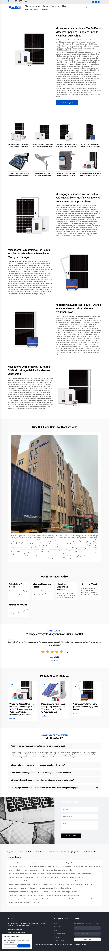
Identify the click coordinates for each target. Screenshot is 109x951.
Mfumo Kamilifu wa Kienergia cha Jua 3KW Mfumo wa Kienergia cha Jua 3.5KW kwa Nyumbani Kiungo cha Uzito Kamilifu (42, 146)
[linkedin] (93, 2)
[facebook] (96, 2)
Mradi (64, 6)
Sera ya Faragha (59, 940)
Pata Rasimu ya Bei (67, 103)
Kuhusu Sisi (55, 6)
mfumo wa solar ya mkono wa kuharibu (70, 863)
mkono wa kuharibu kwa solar (18, 863)
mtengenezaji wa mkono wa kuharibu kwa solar (44, 866)
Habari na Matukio (31, 9)
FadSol (58, 40)
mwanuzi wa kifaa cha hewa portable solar (46, 881)
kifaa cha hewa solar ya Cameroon (73, 877)
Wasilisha (87, 939)
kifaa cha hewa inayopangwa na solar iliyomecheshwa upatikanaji (50, 888)
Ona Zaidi (12, 719)
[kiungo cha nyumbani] (16, 7)
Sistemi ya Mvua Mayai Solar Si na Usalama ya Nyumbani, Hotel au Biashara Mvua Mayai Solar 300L (18, 174)
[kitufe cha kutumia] (99, 7)
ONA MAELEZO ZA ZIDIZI (19, 131)
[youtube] (99, 2)
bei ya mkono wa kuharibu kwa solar (42, 863)
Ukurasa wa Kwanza (32, 6)
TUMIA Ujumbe (71, 836)
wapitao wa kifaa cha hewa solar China (79, 884)
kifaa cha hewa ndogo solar (17, 888)
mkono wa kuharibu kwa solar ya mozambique (23, 870)
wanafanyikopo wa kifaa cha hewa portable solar (81, 899)
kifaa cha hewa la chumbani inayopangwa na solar (63, 895)
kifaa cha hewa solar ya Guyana (54, 884)
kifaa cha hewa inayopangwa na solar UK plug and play (26, 895)
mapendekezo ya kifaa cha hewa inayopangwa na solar (26, 899)
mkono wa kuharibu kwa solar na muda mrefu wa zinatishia (81, 866)
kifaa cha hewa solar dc (85, 874)
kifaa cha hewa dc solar (54, 899)
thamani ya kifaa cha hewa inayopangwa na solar (24, 884)
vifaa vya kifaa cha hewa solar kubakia (21, 877)
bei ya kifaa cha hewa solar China (19, 881)
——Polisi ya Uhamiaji (79, 944)
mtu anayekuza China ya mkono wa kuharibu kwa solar (26, 874)
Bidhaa (45, 6)
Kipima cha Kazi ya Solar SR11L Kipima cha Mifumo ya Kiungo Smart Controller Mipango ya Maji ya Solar (66, 174)
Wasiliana (44, 9)
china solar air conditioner (17, 866)
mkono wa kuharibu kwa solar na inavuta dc (61, 874)
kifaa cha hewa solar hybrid (72, 881)
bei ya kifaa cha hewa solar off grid (47, 877)
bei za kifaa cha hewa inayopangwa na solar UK (24, 902)
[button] (51, 660)
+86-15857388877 (16, 1)
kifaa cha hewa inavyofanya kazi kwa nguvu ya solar (60, 892)
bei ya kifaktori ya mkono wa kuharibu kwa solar (57, 870)
